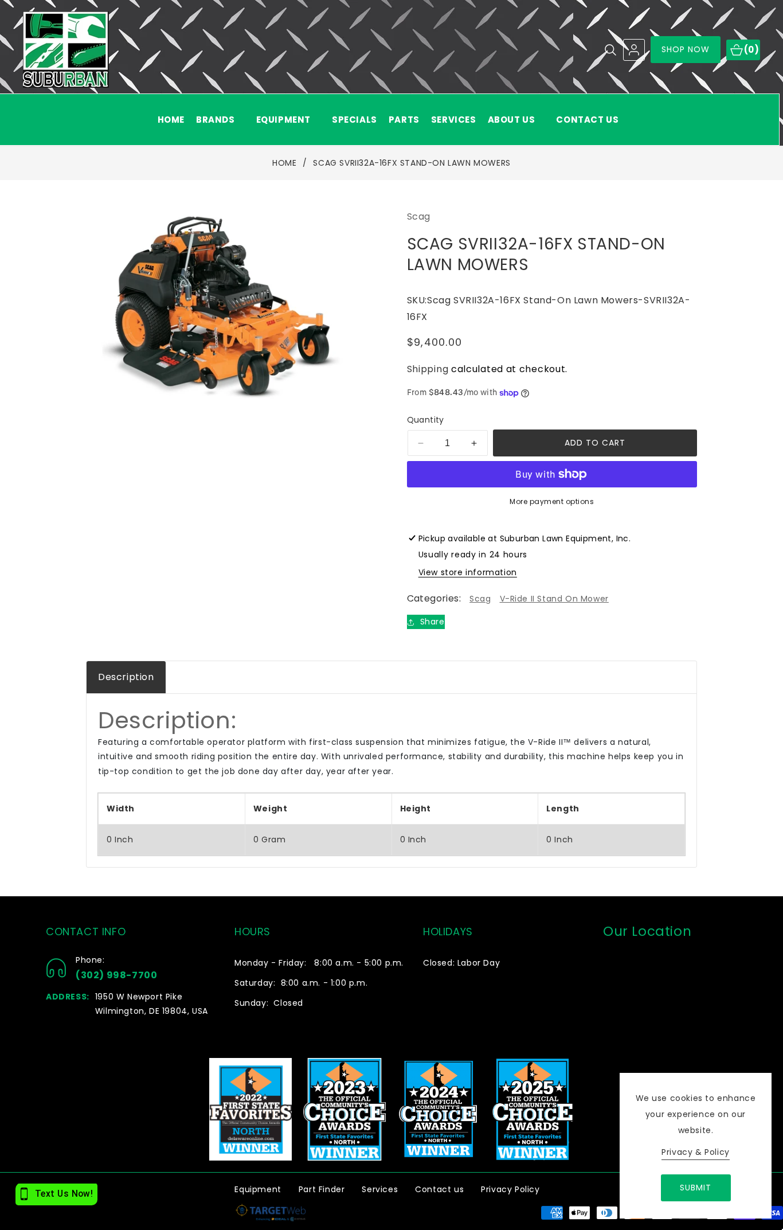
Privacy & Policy (695, 1152)
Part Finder (322, 1189)
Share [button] (432, 621)
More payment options (552, 501)
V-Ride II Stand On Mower (554, 598)
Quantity (425, 419)
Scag (480, 598)
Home (284, 163)
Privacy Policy (510, 1189)
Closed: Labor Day (461, 963)
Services (380, 1189)
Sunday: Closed (268, 1003)
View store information (467, 572)
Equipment (257, 1189)
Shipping (428, 369)
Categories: (434, 598)
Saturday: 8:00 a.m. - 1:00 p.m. (300, 983)
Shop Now (685, 49)
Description (126, 677)
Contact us (439, 1189)
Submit (695, 1187)
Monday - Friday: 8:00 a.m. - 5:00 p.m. (319, 963)
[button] (220, 119)
